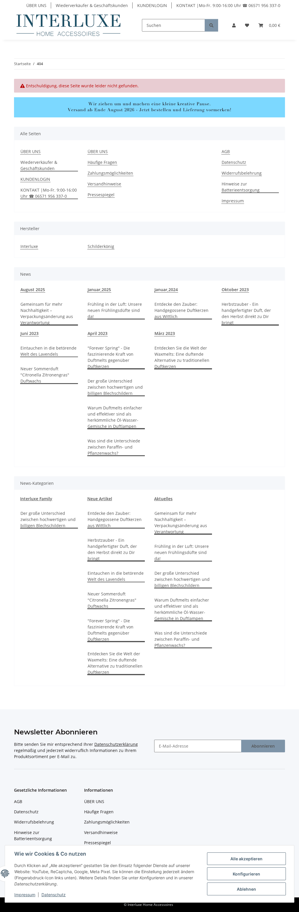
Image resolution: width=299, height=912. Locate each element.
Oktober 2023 (235, 289)
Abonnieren (263, 746)
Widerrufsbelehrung (242, 173)
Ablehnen (246, 889)
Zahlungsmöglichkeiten (110, 173)
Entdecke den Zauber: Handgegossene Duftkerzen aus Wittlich (181, 310)
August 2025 (32, 289)
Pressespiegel (101, 194)
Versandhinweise (104, 184)
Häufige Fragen (102, 162)
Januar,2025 (99, 289)
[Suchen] (211, 25)
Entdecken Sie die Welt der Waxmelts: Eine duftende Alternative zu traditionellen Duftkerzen (181, 357)
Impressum (24, 894)
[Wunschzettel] (247, 25)
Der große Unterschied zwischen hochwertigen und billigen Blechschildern (115, 387)
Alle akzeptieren (246, 858)
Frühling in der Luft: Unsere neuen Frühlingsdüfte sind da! (115, 310)
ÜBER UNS (36, 5)
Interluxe (29, 246)
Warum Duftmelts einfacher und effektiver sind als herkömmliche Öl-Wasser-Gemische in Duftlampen (115, 417)
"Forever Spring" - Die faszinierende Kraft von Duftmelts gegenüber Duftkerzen (110, 357)
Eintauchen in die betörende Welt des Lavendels (48, 351)
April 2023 (97, 333)
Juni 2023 (29, 333)
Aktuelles (163, 498)
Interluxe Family (36, 498)
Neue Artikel (99, 498)
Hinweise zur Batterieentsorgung (241, 187)
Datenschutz (53, 894)
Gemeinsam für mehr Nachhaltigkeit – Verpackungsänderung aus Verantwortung (46, 313)
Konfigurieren (246, 873)
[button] (233, 25)
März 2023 (164, 333)
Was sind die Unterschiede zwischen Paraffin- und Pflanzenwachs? (114, 447)
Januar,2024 (166, 289)
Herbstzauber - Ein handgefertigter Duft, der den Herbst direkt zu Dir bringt (246, 313)
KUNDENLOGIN (152, 5)
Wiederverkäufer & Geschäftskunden (92, 5)
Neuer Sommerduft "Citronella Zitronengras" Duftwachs (44, 375)
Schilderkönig (101, 246)
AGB (226, 151)
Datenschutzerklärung (116, 744)
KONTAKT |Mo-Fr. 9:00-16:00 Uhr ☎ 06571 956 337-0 (228, 5)
